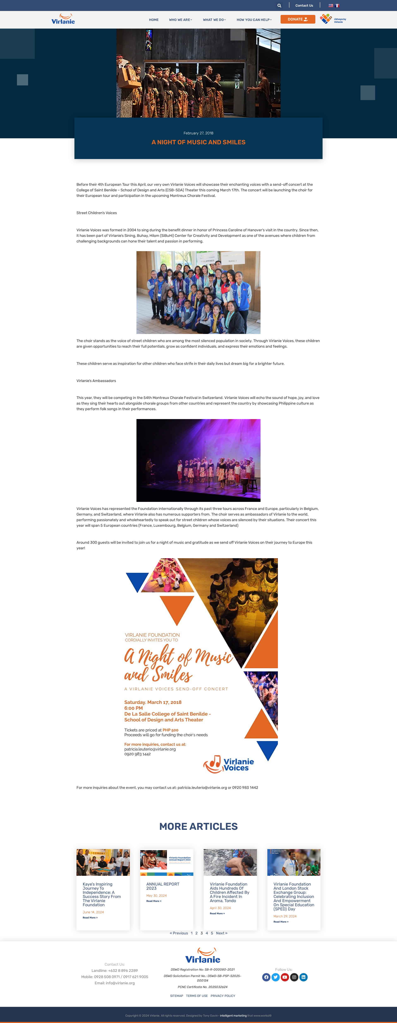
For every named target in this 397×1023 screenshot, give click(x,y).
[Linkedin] (303, 977)
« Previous (179, 933)
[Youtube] (285, 977)
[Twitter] (275, 977)
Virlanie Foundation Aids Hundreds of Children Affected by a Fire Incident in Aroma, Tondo (229, 892)
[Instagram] (294, 977)
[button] (279, 5)
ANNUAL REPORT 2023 (162, 886)
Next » (221, 933)
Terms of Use (197, 996)
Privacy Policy (223, 996)
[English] (331, 5)
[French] (337, 5)
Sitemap (176, 996)
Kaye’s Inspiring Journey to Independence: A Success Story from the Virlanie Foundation (102, 894)
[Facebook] (266, 977)
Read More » (90, 917)
